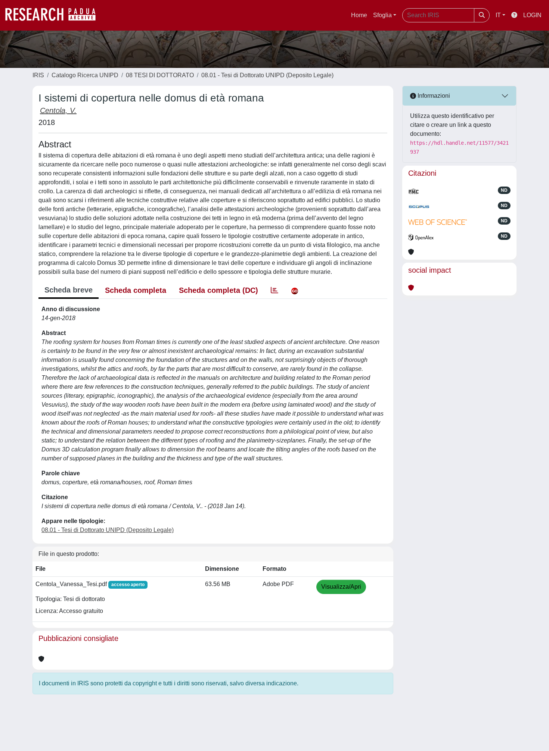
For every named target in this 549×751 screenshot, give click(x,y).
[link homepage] (54, 15)
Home (359, 15)
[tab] (274, 290)
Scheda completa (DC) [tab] (218, 290)
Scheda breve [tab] (68, 290)
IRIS (38, 75)
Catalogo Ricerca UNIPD (85, 75)
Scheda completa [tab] (135, 290)
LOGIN (532, 15)
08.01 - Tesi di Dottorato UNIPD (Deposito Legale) (267, 75)
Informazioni (433, 96)
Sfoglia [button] (382, 15)
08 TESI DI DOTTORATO (160, 75)
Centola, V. (58, 110)
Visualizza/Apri (341, 586)
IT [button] (498, 15)
